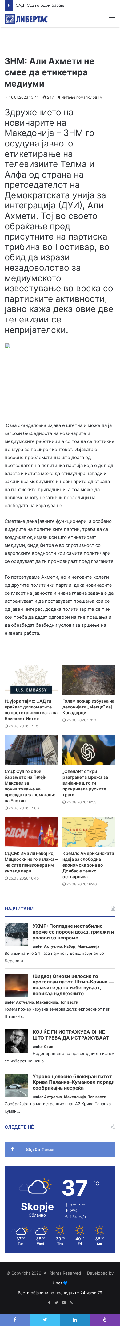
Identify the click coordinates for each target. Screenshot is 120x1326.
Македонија (88, 946)
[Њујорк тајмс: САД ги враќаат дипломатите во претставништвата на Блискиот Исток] (31, 680)
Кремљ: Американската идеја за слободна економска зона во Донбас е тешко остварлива (88, 865)
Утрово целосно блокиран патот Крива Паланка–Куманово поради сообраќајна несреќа (74, 1082)
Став (48, 1046)
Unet (57, 1282)
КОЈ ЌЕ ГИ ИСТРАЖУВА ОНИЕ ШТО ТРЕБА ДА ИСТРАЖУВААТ (71, 1035)
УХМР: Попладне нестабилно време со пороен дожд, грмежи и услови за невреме (73, 931)
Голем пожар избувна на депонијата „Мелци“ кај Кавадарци (88, 706)
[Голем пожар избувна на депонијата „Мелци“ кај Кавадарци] (88, 680)
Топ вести (69, 1002)
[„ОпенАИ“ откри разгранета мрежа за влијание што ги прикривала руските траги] (88, 750)
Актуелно (53, 946)
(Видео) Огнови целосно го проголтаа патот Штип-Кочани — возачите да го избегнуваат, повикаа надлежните (73, 985)
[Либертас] (26, 19)
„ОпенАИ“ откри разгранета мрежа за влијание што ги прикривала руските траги (85, 783)
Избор (69, 946)
